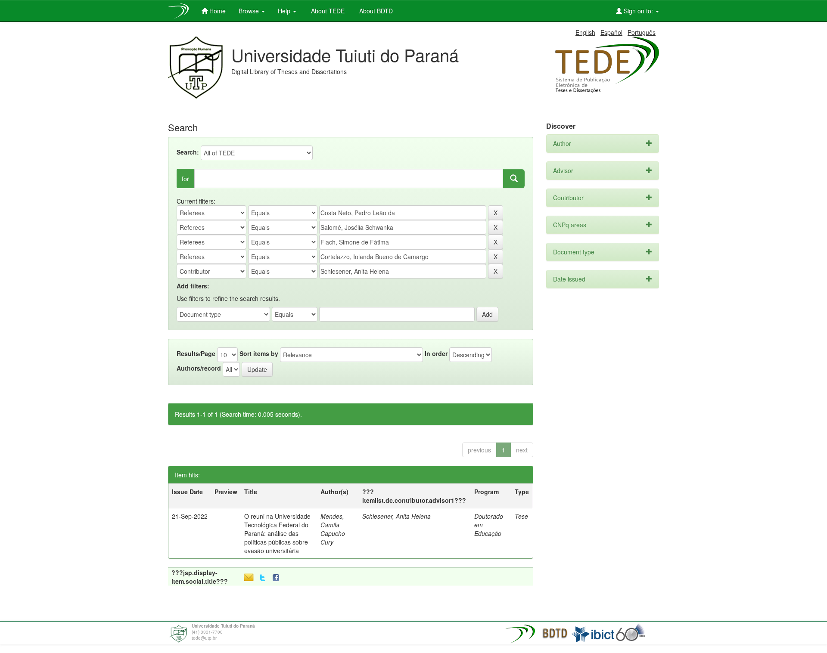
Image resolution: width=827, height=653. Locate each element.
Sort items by (258, 353)
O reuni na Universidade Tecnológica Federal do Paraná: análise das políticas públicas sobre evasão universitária (277, 533)
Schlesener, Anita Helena (396, 516)
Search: (188, 152)
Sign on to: (638, 10)
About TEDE (327, 10)
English (585, 32)
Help (285, 10)
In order (436, 353)
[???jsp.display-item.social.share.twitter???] (262, 577)
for (185, 178)
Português (642, 32)
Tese (521, 516)
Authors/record (199, 368)
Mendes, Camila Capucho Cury (332, 529)
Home (217, 10)
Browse (250, 10)
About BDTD (375, 10)
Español (611, 32)
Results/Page (196, 353)
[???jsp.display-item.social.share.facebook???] (277, 577)
